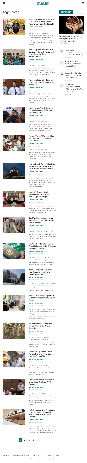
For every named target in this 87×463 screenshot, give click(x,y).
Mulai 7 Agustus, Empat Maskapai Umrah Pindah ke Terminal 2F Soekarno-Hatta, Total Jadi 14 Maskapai (41, 413)
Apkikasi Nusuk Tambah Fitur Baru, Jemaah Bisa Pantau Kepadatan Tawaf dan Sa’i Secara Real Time (42, 166)
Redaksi (6, 455)
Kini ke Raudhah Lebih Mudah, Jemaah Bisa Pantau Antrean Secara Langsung (40, 326)
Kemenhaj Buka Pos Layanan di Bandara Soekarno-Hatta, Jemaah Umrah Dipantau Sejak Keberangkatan (41, 53)
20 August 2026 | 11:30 (36, 118)
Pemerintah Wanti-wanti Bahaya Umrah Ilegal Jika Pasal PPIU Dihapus (41, 382)
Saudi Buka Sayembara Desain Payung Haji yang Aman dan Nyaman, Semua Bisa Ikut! (40, 354)
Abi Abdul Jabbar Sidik (36, 27)
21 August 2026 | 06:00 (36, 90)
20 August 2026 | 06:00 (37, 228)
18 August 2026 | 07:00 (36, 280)
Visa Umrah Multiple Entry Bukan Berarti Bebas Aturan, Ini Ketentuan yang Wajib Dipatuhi (42, 246)
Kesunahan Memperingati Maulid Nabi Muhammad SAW (74, 52)
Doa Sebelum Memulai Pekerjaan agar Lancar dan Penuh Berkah (69, 38)
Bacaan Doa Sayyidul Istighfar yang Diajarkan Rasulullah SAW (74, 75)
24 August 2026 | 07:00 (37, 29)
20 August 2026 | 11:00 (36, 146)
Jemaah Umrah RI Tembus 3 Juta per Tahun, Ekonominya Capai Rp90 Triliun (41, 138)
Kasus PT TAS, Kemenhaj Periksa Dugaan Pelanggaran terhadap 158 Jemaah (42, 298)
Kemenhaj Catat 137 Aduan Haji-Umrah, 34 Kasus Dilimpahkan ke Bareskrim (41, 82)
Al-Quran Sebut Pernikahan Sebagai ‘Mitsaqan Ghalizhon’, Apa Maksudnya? (74, 87)
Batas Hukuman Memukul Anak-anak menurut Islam (73, 64)
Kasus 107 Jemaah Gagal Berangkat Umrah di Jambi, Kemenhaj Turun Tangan (39, 194)
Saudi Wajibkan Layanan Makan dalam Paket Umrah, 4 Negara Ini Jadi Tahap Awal (41, 220)
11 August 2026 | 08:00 (36, 390)
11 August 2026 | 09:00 (36, 333)
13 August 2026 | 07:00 (36, 305)
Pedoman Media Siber (21, 455)
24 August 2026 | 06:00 (37, 62)
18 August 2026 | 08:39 (36, 254)
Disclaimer (48, 455)
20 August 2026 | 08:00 (37, 202)
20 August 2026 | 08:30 (37, 174)
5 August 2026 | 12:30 (36, 422)
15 (33, 440)
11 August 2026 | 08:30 (36, 361)
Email (58, 455)
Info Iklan (36, 455)
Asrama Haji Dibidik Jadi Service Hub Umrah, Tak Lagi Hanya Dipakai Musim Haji (41, 272)
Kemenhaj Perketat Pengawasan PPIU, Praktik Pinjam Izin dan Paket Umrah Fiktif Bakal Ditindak (41, 22)
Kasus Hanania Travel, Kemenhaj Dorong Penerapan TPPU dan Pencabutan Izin (41, 110)
